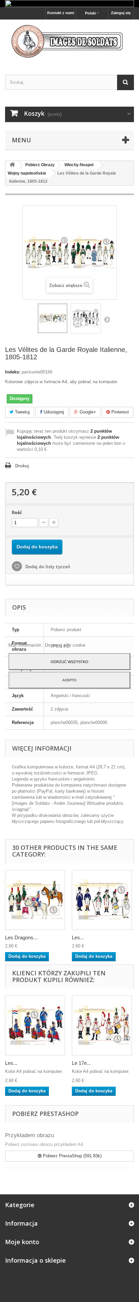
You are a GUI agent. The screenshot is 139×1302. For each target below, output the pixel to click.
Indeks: (12, 371)
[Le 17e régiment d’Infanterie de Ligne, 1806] (102, 1025)
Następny (107, 319)
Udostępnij (53, 411)
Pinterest (119, 411)
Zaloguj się (121, 13)
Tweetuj (21, 411)
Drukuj (22, 465)
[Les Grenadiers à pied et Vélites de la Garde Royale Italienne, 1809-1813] (102, 900)
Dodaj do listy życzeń (47, 566)
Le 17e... (81, 1063)
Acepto (69, 680)
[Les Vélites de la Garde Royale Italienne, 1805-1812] (52, 318)
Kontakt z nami (60, 13)
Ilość (17, 512)
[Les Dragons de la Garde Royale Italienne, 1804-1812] (35, 900)
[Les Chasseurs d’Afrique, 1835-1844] (35, 1025)
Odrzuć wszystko (69, 662)
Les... (78, 937)
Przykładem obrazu (29, 1135)
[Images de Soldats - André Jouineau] (69, 41)
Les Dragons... (21, 937)
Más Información (25, 645)
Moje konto (22, 1242)
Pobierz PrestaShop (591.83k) (71, 1155)
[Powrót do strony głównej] (12, 165)
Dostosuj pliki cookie (65, 645)
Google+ (87, 411)
